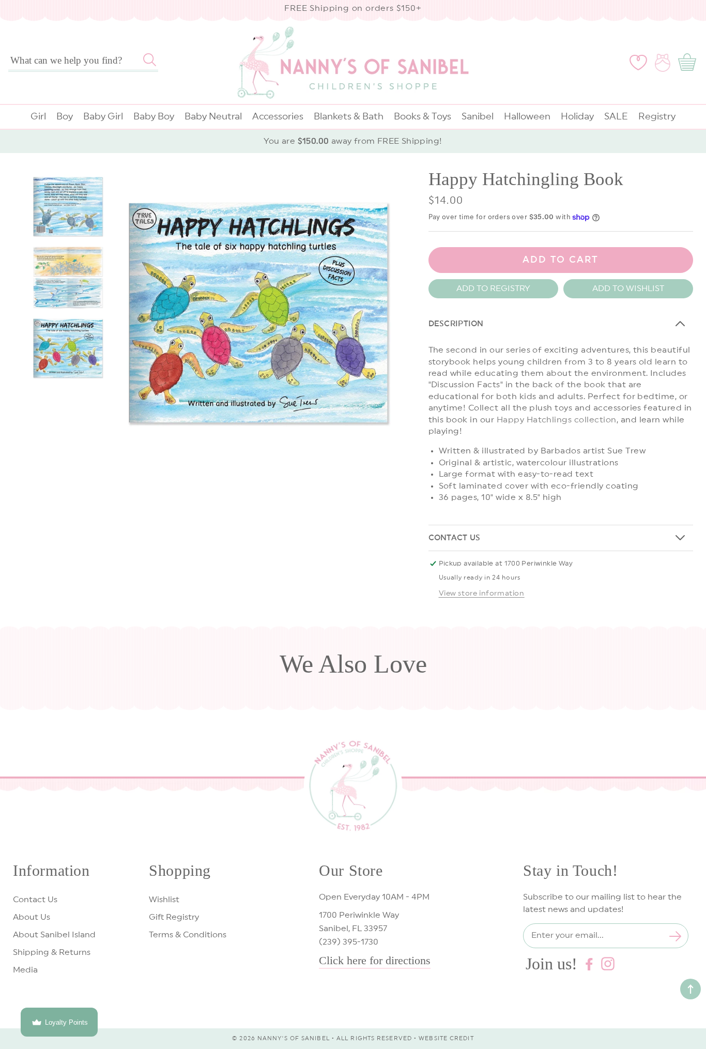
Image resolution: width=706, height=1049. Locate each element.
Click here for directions (375, 960)
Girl (38, 116)
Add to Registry (493, 288)
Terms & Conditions (187, 935)
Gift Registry (174, 917)
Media (25, 970)
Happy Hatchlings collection (557, 420)
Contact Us (35, 899)
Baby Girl (103, 116)
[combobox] (83, 60)
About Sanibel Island (54, 935)
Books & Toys (422, 116)
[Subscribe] (675, 936)
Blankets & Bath (348, 116)
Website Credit (446, 1038)
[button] (689, 63)
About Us (31, 917)
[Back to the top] (690, 989)
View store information (482, 593)
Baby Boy (153, 116)
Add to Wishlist (628, 288)
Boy (64, 116)
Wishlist (164, 899)
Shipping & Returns (51, 952)
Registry (657, 116)
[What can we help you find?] (150, 59)
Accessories (277, 116)
